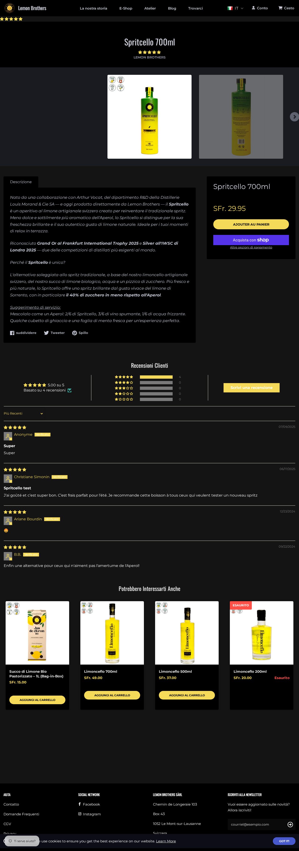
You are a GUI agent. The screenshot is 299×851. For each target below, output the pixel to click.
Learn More (166, 841)
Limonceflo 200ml (250, 671)
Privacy (10, 833)
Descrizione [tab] (21, 182)
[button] (11, 19)
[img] (15, 427)
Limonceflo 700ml (100, 671)
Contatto (11, 804)
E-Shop (125, 8)
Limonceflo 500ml (175, 671)
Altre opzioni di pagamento (251, 247)
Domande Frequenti (21, 814)
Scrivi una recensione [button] (252, 387)
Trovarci (195, 8)
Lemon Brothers (150, 57)
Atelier (150, 8)
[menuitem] (93, 8)
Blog (172, 8)
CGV (7, 824)
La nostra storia (93, 8)
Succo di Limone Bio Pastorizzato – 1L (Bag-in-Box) (36, 673)
